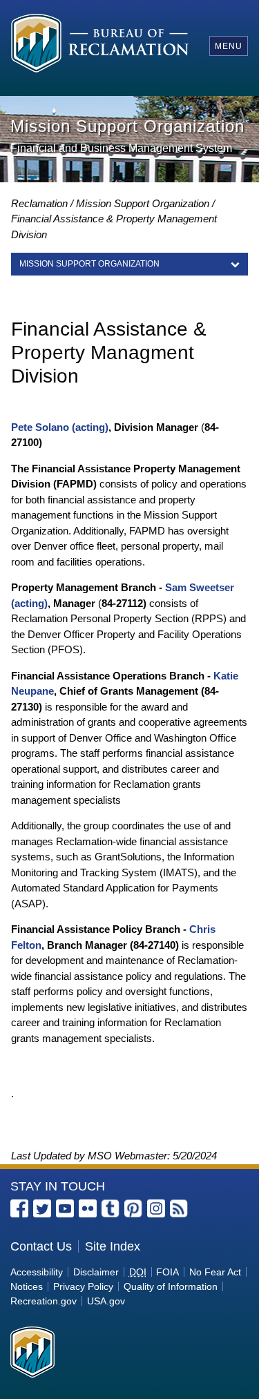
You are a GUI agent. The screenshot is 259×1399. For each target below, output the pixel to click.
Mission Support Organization (142, 203)
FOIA (167, 1271)
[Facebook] (19, 1208)
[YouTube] (65, 1208)
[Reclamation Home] (100, 45)
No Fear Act (215, 1271)
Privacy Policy (83, 1286)
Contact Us (41, 1246)
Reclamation (39, 203)
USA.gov (106, 1300)
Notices (26, 1286)
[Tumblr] (110, 1208)
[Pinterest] (133, 1208)
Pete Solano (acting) (59, 427)
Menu (228, 46)
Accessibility (36, 1271)
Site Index (112, 1246)
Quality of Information (171, 1286)
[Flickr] (88, 1208)
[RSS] (179, 1208)
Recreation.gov (43, 1300)
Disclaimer (96, 1271)
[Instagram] (156, 1208)
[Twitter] (42, 1208)
